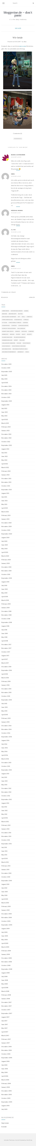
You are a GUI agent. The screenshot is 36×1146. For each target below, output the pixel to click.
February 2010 (6, 906)
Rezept (29, 334)
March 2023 (5, 423)
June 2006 (4, 1069)
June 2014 (4, 748)
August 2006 (5, 1061)
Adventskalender (16, 310)
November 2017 (6, 648)
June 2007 (4, 1024)
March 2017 (5, 663)
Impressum (5, 1123)
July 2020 (4, 541)
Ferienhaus (18, 138)
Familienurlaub (7, 319)
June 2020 (4, 545)
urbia (31, 297)
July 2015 (4, 703)
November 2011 (6, 836)
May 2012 (4, 814)
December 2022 (6, 434)
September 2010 (6, 880)
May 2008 (4, 984)
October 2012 (5, 796)
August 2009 (5, 928)
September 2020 (6, 534)
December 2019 (6, 567)
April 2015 (4, 714)
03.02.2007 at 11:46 (16, 212)
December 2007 (6, 1002)
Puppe (18, 334)
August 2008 (5, 973)
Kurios (5, 297)
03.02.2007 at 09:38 (16, 157)
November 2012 (6, 792)
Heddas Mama (17, 210)
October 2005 (5, 1098)
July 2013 (4, 777)
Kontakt (4, 1127)
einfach (29, 316)
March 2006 (5, 1080)
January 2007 (5, 1043)
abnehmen (5, 310)
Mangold (5, 334)
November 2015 (6, 692)
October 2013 (5, 766)
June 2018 (4, 633)
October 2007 (5, 1010)
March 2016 (5, 678)
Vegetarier (26, 343)
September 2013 (6, 770)
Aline (25, 41)
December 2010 (6, 873)
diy (19, 316)
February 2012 (5, 825)
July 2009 (4, 932)
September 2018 (6, 622)
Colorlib (17, 1140)
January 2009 (5, 954)
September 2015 (6, 700)
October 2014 (5, 733)
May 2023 (4, 416)
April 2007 (4, 1032)
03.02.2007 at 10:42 (16, 176)
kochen (24, 331)
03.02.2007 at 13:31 (16, 268)
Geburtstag (6, 325)
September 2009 (6, 925)
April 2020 (4, 552)
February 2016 (6, 681)
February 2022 (6, 471)
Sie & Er (18, 28)
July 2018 (4, 630)
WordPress (29, 1140)
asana (26, 310)
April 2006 (4, 1076)
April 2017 (4, 659)
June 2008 (4, 980)
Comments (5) (17, 133)
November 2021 (6, 482)
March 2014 (5, 759)
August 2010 (5, 884)
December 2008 (6, 958)
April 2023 (4, 419)
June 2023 (4, 412)
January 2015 (5, 722)
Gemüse (14, 325)
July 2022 (4, 453)
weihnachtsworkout (9, 352)
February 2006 (6, 1083)
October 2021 (5, 486)
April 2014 (4, 755)
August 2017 (5, 655)
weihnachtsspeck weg (20, 349)
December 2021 (6, 478)
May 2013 (4, 785)
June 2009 (4, 936)
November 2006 (6, 1050)
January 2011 (5, 869)
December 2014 (6, 726)
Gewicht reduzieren (9, 328)
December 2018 (6, 611)
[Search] (33, 3)
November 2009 (6, 917)
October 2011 (5, 840)
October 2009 (5, 921)
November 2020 (6, 526)
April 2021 (4, 508)
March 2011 (5, 862)
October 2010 (5, 877)
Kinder (17, 331)
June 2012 (4, 810)
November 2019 (6, 571)
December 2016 (6, 666)
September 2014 (6, 737)
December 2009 (6, 914)
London (31, 331)
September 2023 (6, 401)
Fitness (26, 319)
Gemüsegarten (23, 325)
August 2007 (5, 1017)
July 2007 (4, 1021)
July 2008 (4, 976)
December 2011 (6, 832)
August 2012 (5, 803)
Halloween (21, 328)
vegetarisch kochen (18, 346)
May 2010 (4, 895)
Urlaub (22, 340)
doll (23, 316)
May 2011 (4, 855)
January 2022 (5, 475)
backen (4, 313)
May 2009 (4, 939)
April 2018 (4, 641)
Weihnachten (6, 349)
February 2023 (6, 427)
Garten (25, 322)
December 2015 (6, 689)
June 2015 (4, 707)
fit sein (4, 322)
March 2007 (5, 1035)
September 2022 (6, 445)
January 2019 (5, 607)
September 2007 (6, 1013)
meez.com (22, 46)
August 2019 (5, 582)
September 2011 (6, 844)
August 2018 (5, 626)
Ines (13, 174)
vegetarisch (6, 346)
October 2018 (5, 619)
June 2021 (4, 500)
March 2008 (5, 991)
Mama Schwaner (18, 154)
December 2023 (6, 390)
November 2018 (6, 615)
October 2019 (5, 574)
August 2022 (5, 449)
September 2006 (6, 1058)
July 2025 (4, 375)
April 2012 (4, 818)
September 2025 (6, 371)
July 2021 (4, 497)
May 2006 (4, 1072)
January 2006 (5, 1087)
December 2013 (6, 762)
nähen (12, 334)
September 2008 (6, 969)
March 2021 (5, 512)
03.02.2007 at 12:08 (16, 232)
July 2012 (4, 807)
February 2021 (5, 515)
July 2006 (4, 1065)
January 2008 (5, 998)
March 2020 (5, 556)
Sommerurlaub (7, 340)
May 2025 (4, 379)
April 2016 (4, 674)
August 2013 (5, 773)
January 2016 (5, 685)
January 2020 (5, 563)
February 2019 (6, 604)
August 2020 (5, 537)
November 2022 (6, 438)
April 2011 (4, 858)
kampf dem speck (7, 331)
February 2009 (6, 951)
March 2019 (5, 600)
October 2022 (5, 441)
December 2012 (6, 788)
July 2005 (4, 1109)
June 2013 (4, 781)
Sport (16, 340)
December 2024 (6, 386)
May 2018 (4, 637)
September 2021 (6, 489)
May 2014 (4, 751)
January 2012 (5, 829)
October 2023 (5, 397)
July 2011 (4, 847)
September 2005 (6, 1102)
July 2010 (4, 888)
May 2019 (4, 593)
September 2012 (6, 799)
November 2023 (6, 394)
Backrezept (12, 313)
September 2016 (6, 670)
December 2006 (6, 1046)
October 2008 (5, 965)
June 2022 (4, 456)
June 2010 (4, 892)
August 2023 (5, 405)
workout (21, 352)
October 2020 (5, 530)
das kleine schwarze (9, 316)
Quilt (23, 334)
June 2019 (4, 589)
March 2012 (5, 821)
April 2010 (4, 899)
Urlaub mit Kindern (8, 343)
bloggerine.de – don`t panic (18, 14)
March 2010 (5, 903)
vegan (19, 343)
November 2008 (6, 962)
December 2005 (6, 1091)
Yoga (27, 352)
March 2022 (5, 467)
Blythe (20, 313)
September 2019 (6, 578)
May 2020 (4, 548)
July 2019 (4, 585)
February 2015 (6, 718)
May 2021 (4, 504)
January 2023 (5, 430)
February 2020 (6, 560)
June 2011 (4, 851)
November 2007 (6, 1006)
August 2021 (5, 493)
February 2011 (5, 866)
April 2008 (4, 987)
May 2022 (4, 460)
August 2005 (5, 1105)
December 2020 (6, 523)
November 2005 (6, 1094)
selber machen (7, 337)
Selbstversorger (19, 337)
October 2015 (5, 696)
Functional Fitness (15, 322)
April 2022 (4, 464)
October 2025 (5, 368)
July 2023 (4, 408)
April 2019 (4, 596)
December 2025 (6, 364)
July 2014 (4, 744)
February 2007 (6, 1039)
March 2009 (5, 947)
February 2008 (6, 995)
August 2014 (5, 740)
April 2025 (4, 382)
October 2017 (5, 652)
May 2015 (4, 711)
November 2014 (6, 729)
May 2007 (4, 1028)
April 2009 (4, 943)
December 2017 (6, 644)
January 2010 (5, 910)
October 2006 (5, 1054)
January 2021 (5, 519)
